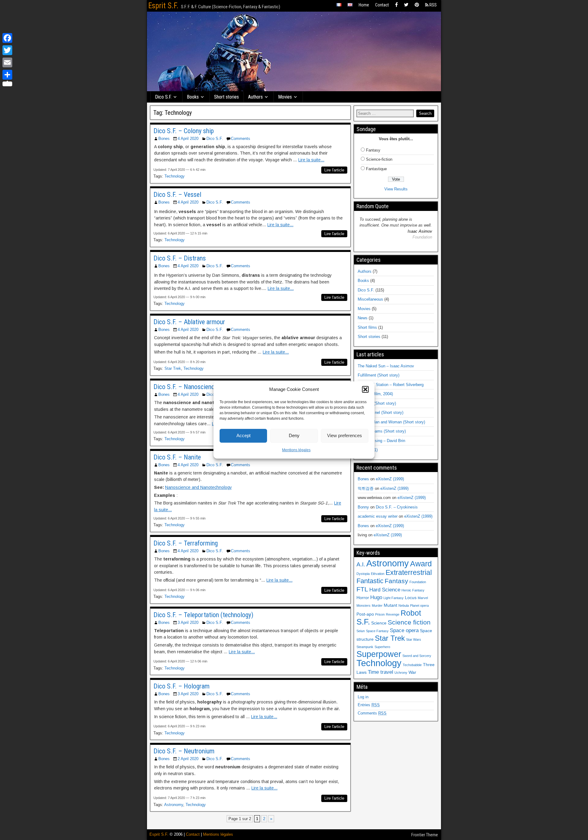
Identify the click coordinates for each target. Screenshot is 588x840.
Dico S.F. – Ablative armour (189, 322)
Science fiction (409, 622)
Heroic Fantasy (412, 590)
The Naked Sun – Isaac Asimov (386, 366)
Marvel (423, 598)
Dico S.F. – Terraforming (185, 543)
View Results (396, 189)
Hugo (376, 597)
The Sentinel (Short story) (380, 412)
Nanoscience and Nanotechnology (198, 487)
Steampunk (364, 647)
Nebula (403, 605)
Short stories (226, 97)
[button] (365, 389)
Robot (411, 613)
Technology (174, 176)
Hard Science (384, 590)
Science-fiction (379, 159)
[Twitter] (406, 5)
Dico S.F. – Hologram (181, 686)
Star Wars (413, 639)
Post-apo (365, 614)
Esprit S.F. (163, 5)
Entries (369, 705)
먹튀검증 (366, 488)
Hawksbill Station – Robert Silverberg (391, 384)
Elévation (377, 574)
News (363, 318)
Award (421, 563)
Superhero (382, 647)
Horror (362, 597)
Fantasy (373, 150)
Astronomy (173, 804)
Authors (255, 97)
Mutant (390, 605)
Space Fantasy (377, 631)
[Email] (7, 62)
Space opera (404, 630)
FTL (362, 589)
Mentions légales (296, 450)
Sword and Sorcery (416, 656)
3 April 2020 (188, 622)
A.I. (360, 564)
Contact (382, 4)
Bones (164, 138)
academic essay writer (378, 516)
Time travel (380, 672)
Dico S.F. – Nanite (177, 457)
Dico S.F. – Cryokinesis (397, 507)
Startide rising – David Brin (381, 440)
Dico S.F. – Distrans (179, 258)
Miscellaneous (370, 299)
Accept (243, 435)
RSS (432, 4)
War (412, 672)
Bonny (363, 507)
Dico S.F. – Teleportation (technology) (203, 615)
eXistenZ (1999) (390, 479)
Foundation (417, 582)
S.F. (363, 621)
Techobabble (412, 665)
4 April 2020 (188, 138)
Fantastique (376, 169)
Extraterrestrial (409, 572)
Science (378, 623)
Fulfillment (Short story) (378, 375)
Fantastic (369, 581)
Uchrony (400, 672)
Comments (240, 138)
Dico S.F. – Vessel (177, 194)
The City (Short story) (377, 403)
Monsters (363, 605)
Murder (377, 605)
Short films (367, 327)
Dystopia (363, 574)
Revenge (392, 614)
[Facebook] (396, 5)
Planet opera (419, 605)
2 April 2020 (188, 758)
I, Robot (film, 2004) (375, 394)
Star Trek (172, 368)
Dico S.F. (163, 97)
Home (364, 4)
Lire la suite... (311, 159)
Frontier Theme (424, 835)
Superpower (378, 654)
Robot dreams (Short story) (382, 431)
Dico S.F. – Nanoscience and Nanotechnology (212, 387)
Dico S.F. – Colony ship (183, 131)
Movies (285, 97)
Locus (411, 597)
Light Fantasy (393, 598)
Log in (363, 697)
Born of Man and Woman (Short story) (391, 422)
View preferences (344, 435)
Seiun (360, 631)
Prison (380, 614)
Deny (294, 435)
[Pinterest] (417, 5)
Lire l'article (334, 170)
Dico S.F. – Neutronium (183, 751)
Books (193, 97)
